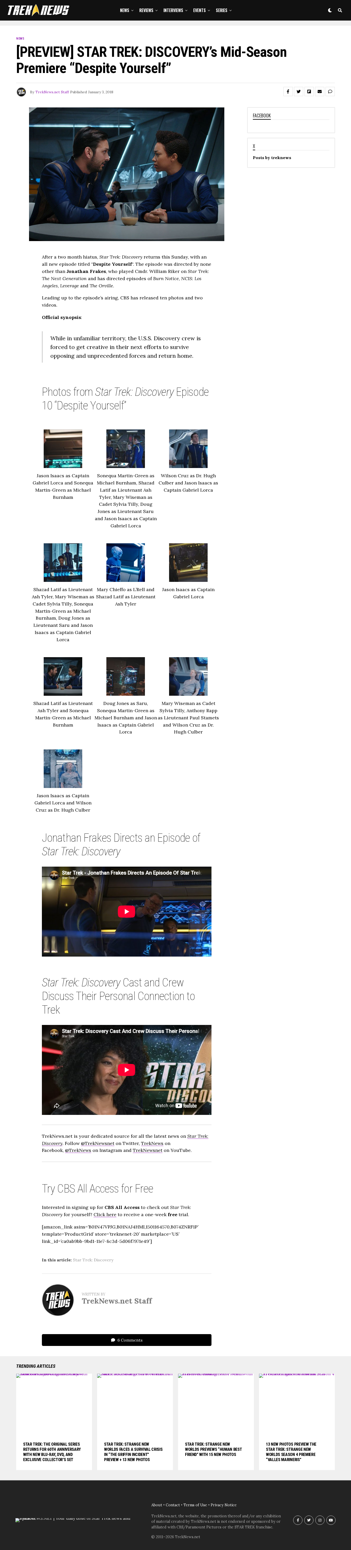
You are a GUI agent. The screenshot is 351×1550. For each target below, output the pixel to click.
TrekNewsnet (147, 1150)
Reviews (146, 10)
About (156, 1505)
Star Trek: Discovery (93, 1260)
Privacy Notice (224, 1505)
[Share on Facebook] (288, 91)
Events (199, 10)
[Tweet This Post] (298, 91)
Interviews (173, 10)
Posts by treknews (272, 157)
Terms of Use (195, 1505)
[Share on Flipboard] (309, 91)
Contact (173, 1505)
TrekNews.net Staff (52, 92)
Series (221, 10)
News (124, 10)
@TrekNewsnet (97, 1143)
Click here (105, 1214)
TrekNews (152, 1143)
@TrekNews (78, 1150)
